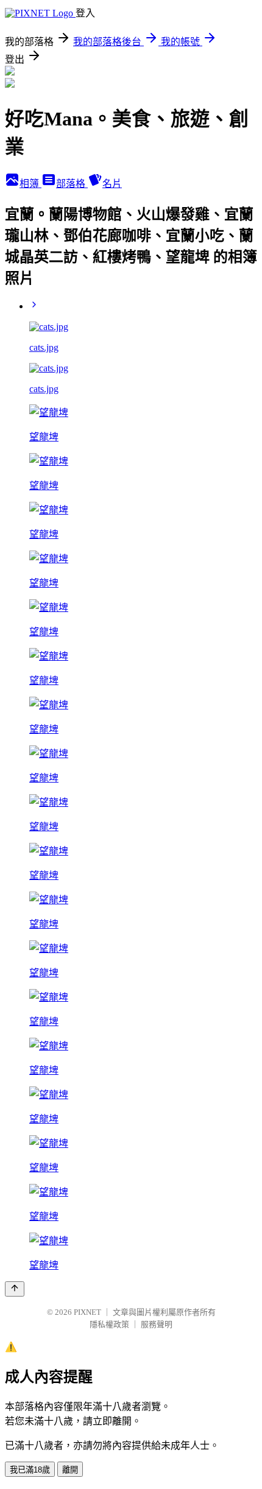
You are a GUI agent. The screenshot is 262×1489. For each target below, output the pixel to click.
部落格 (72, 183)
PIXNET (87, 1312)
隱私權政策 (109, 1324)
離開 (70, 1469)
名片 (112, 183)
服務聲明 (156, 1324)
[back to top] (14, 1289)
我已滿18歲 (30, 1469)
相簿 (30, 183)
